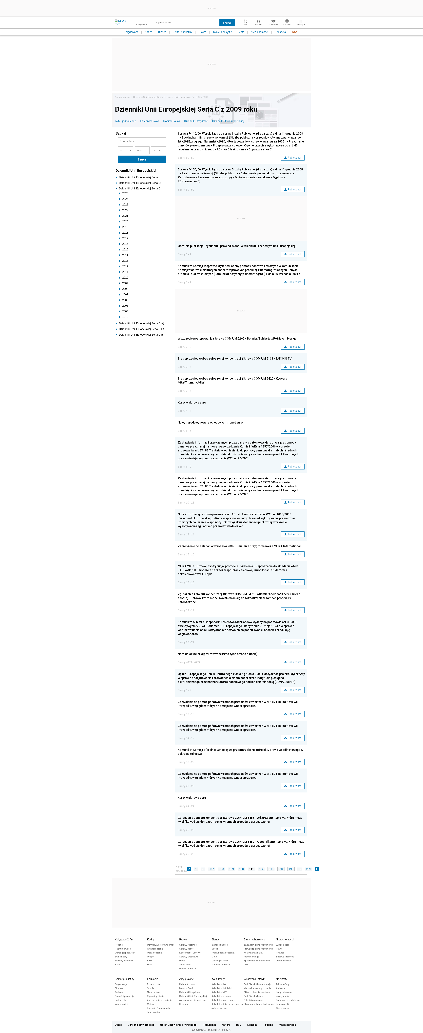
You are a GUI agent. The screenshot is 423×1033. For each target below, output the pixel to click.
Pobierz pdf (294, 157)
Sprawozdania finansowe (257, 960)
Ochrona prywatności (141, 1024)
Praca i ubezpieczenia (223, 952)
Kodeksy (183, 1004)
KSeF (295, 32)
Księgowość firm (124, 939)
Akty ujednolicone (125, 121)
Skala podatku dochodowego (259, 1004)
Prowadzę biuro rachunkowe (258, 948)
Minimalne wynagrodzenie (257, 988)
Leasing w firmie (220, 960)
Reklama (268, 1024)
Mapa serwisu (287, 1024)
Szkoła (150, 988)
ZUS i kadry (121, 956)
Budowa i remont (285, 956)
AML (246, 964)
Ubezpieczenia (154, 952)
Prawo (202, 32)
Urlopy (150, 956)
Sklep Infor (185, 964)
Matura (150, 1004)
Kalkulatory (218, 979)
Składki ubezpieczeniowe (257, 992)
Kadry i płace (121, 1000)
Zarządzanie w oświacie (159, 1000)
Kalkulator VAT (219, 992)
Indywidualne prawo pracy (160, 944)
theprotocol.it (282, 1004)
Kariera (226, 1024)
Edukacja (280, 32)
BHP (149, 960)
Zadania (119, 992)
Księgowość (131, 32)
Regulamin (209, 1024)
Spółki (215, 948)
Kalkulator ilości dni (221, 988)
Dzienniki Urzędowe (196, 121)
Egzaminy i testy (155, 996)
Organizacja (121, 984)
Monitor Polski (171, 121)
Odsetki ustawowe (253, 1000)
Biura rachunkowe (254, 939)
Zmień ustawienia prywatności (178, 1024)
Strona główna (122, 97)
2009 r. (206, 97)
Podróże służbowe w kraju (257, 984)
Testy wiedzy (153, 1012)
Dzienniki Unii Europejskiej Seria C (182, 97)
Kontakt (252, 1024)
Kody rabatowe (284, 992)
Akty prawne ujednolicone (192, 1000)
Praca (182, 960)
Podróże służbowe (253, 996)
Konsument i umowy (189, 952)
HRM (149, 964)
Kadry (148, 32)
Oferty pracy (282, 1008)
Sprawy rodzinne (188, 944)
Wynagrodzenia (155, 948)
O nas (118, 1024)
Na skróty (281, 979)
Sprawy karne (186, 948)
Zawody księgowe (124, 960)
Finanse (280, 952)
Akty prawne (186, 979)
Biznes (162, 32)
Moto (241, 32)
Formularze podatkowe (288, 1000)
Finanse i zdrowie (221, 964)
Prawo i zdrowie (187, 968)
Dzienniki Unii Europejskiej (147, 97)
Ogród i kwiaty (283, 960)
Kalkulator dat (219, 984)
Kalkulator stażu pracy (223, 1000)
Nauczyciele (153, 992)
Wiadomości (282, 944)
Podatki (119, 944)
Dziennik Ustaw (149, 121)
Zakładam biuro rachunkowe (258, 944)
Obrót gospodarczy (125, 952)
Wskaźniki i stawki (254, 979)
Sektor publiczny (182, 32)
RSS (238, 1024)
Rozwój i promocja (124, 996)
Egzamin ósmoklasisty (158, 1008)
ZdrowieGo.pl (283, 984)
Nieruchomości (259, 32)
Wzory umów (282, 996)
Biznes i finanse (220, 944)
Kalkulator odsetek (221, 996)
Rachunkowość (123, 948)
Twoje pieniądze (222, 32)
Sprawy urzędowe (188, 956)
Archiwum (281, 988)
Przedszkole (153, 984)
